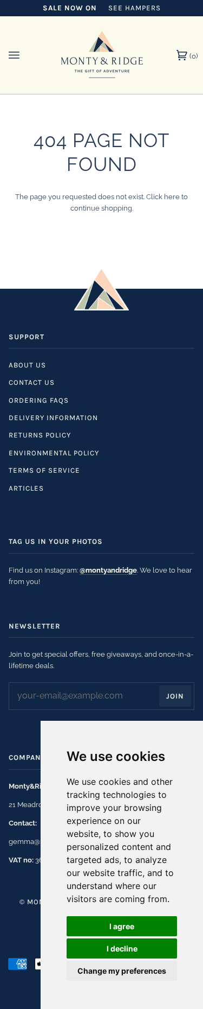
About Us (27, 365)
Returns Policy (40, 435)
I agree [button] (121, 926)
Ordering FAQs (39, 400)
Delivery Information (53, 418)
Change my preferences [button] (121, 970)
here (172, 197)
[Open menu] (25, 55)
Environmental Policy (54, 453)
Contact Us (32, 382)
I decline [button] (122, 948)
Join (175, 696)
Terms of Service (44, 470)
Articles (26, 488)
